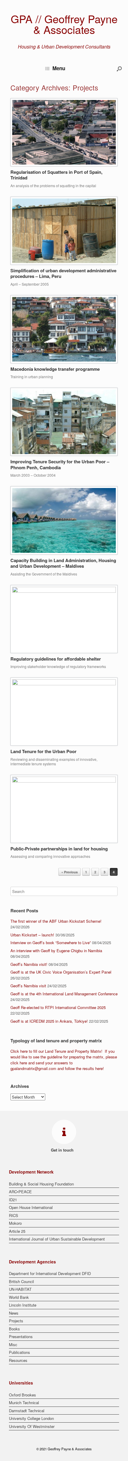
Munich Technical (24, 1402)
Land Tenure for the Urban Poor (43, 751)
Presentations (21, 1336)
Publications (19, 1352)
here (24, 1051)
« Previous (69, 872)
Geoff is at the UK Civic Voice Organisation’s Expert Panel (60, 972)
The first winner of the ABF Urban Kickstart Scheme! (56, 921)
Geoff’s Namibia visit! (28, 964)
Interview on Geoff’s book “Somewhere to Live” (50, 942)
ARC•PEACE (20, 1191)
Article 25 (17, 1231)
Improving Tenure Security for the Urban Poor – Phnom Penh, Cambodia (59, 464)
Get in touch (63, 1150)
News (13, 1313)
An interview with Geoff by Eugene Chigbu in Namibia (56, 950)
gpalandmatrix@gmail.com (33, 1068)
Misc (13, 1344)
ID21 (13, 1199)
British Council (21, 1281)
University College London (31, 1418)
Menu (58, 68)
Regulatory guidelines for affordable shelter (55, 659)
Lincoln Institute (22, 1305)
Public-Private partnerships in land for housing (59, 848)
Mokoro (15, 1223)
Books (14, 1329)
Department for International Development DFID (50, 1273)
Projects (16, 1321)
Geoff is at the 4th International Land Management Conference (64, 994)
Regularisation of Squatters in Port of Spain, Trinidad (56, 175)
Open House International (31, 1207)
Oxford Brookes (22, 1395)
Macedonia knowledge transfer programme (55, 369)
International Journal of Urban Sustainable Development (57, 1239)
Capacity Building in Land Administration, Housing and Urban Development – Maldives (63, 563)
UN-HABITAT (20, 1289)
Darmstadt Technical (26, 1410)
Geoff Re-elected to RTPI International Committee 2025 (58, 1007)
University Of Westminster (31, 1426)
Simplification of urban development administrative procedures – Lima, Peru (63, 273)
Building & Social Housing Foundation (41, 1184)
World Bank (19, 1297)
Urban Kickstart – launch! (32, 935)
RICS (13, 1215)
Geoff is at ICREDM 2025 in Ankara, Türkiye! (49, 1021)
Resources (18, 1360)
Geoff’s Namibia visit (28, 985)
